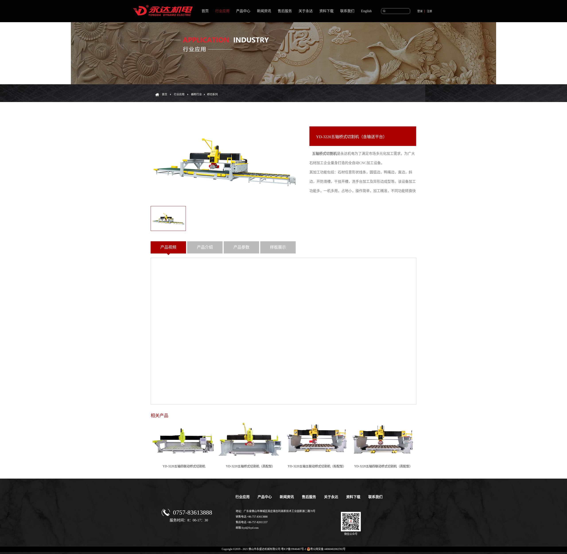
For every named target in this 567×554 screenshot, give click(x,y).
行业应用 (179, 94)
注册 (429, 11)
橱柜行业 (196, 94)
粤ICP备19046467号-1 (293, 549)
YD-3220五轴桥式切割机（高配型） (250, 466)
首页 (205, 11)
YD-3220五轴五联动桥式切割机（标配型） (317, 466)
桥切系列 (212, 94)
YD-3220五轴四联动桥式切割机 (184, 466)
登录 (420, 11)
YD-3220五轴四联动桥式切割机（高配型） (383, 466)
